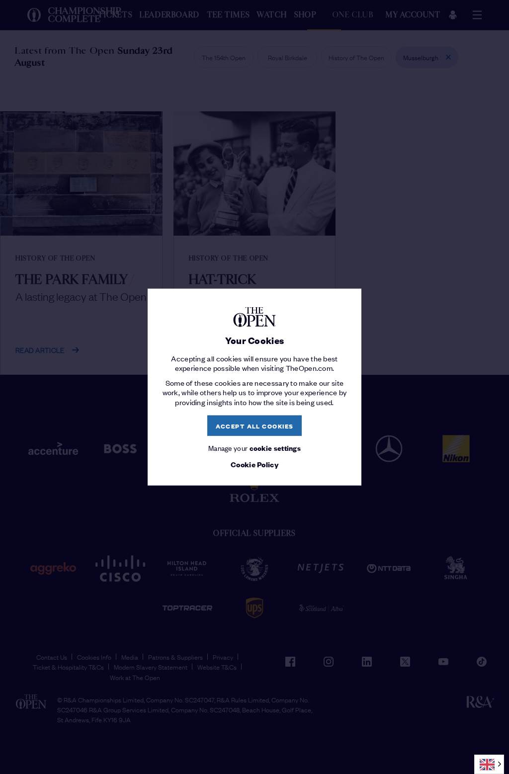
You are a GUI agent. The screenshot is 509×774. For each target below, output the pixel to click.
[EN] (489, 764)
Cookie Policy (254, 463)
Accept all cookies (255, 425)
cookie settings (275, 447)
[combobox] (489, 764)
